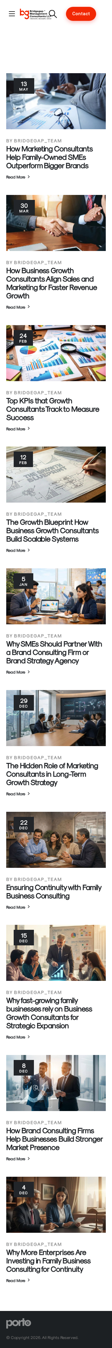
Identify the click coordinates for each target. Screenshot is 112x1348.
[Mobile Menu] (12, 13)
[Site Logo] (35, 14)
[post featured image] (56, 101)
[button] (53, 14)
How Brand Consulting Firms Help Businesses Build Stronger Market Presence (54, 1138)
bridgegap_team (38, 140)
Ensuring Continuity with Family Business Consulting (53, 891)
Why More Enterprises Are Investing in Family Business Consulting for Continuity (48, 1260)
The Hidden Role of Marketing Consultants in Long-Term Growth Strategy (52, 773)
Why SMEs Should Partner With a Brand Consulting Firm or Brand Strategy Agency (54, 652)
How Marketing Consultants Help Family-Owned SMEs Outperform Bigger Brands (49, 156)
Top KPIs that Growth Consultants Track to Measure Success (52, 408)
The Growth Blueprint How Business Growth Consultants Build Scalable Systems (52, 530)
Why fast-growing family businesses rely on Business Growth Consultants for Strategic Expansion (49, 1012)
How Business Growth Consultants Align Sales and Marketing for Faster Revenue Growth (51, 283)
